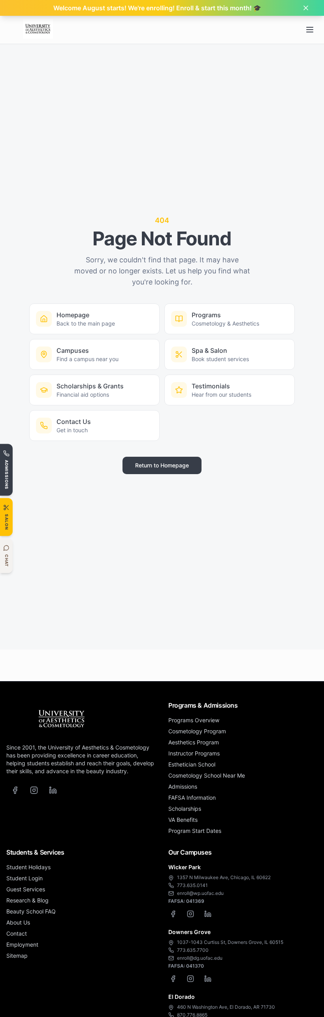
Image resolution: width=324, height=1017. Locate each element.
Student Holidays (28, 867)
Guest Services (25, 889)
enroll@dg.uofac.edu (199, 958)
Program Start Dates (194, 830)
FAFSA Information (192, 797)
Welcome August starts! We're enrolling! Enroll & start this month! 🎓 (157, 8)
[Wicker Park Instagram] (190, 914)
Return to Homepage (162, 465)
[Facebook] (15, 790)
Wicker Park (184, 867)
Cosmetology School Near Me (206, 775)
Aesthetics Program (193, 742)
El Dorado (181, 996)
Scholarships (184, 808)
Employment (22, 944)
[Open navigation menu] (310, 30)
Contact (16, 933)
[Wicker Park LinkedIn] (208, 914)
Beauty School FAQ (31, 911)
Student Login (24, 878)
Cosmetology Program (197, 731)
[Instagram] (34, 790)
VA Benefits (183, 819)
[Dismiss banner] (305, 7)
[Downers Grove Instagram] (190, 979)
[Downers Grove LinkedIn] (208, 979)
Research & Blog (27, 900)
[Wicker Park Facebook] (173, 914)
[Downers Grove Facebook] (173, 979)
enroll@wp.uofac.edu (200, 893)
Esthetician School (191, 764)
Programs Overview (193, 720)
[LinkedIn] (53, 790)
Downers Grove (189, 931)
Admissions (182, 786)
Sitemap (17, 955)
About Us (18, 922)
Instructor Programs (194, 753)
